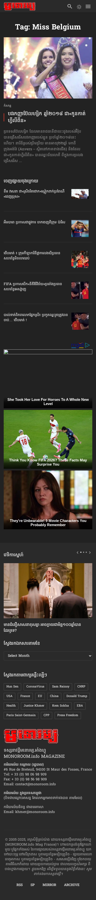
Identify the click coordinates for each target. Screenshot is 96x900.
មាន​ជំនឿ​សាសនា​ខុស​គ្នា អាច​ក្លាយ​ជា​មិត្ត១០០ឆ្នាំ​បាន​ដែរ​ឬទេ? (42, 628)
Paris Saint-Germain (21, 715)
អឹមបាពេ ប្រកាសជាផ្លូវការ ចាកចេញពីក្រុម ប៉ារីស (34, 222)
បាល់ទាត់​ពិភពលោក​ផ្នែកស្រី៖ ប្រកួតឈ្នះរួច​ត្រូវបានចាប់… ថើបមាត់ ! (36, 318)
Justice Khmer (34, 706)
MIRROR (49, 885)
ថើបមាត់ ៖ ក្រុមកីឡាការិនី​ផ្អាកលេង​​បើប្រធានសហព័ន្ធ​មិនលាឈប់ (32, 256)
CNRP (81, 687)
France (25, 696)
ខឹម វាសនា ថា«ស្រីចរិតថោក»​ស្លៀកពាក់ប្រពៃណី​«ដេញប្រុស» (34, 194)
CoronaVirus (35, 687)
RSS (19, 885)
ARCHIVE (72, 885)
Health (11, 706)
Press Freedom (67, 715)
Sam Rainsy (60, 687)
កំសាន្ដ (7, 106)
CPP (46, 715)
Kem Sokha (60, 706)
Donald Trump (76, 696)
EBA (80, 706)
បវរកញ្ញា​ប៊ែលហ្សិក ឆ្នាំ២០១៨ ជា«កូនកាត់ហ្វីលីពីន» (47, 117)
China (54, 696)
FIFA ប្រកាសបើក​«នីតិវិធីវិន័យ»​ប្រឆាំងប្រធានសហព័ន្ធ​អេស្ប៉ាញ (33, 287)
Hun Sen (12, 687)
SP (33, 885)
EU (40, 696)
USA (9, 696)
